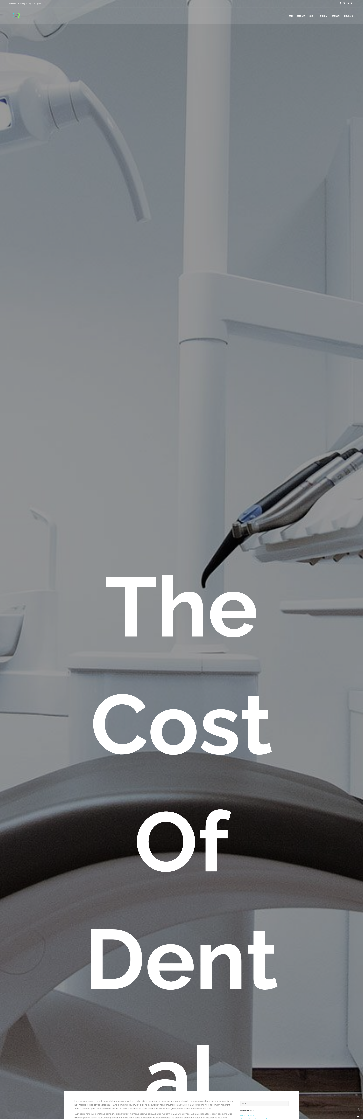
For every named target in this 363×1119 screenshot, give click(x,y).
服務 (311, 16)
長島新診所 (349, 16)
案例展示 (323, 16)
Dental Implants (247, 1115)
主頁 (291, 16)
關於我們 (301, 16)
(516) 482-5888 (35, 4)
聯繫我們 (336, 16)
